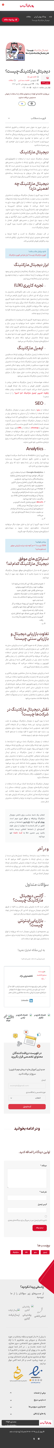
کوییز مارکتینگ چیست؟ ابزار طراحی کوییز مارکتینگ (27, 255)
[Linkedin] (32, 1443)
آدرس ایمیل (42, 1204)
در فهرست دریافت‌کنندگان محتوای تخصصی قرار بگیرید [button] (27, 1055)
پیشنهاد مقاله (9, 19)
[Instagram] (27, 1443)
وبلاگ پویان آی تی (40, 17)
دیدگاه (44, 1165)
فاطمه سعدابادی (23, 80)
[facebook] (36, 1443)
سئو (38, 409)
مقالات (28, 17)
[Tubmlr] (34, 1439)
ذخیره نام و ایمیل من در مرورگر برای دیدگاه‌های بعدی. (27, 1220)
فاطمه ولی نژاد (32, 77)
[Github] (17, 1443)
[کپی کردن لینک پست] (5, 1016)
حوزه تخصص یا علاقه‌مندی (36, 1092)
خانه (50, 17)
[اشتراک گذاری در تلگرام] (41, 1016)
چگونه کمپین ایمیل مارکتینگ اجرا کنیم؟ (31, 393)
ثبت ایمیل (27, 1106)
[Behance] (29, 1439)
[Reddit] (25, 1439)
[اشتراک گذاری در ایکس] (23, 1016)
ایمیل (43, 1080)
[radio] (30, 954)
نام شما (44, 1192)
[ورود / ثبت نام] (10, 5)
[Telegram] (22, 1444)
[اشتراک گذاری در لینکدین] (12, 1016)
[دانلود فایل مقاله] (9, 1016)
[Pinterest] (20, 1439)
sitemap (35, 427)
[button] (9, 118)
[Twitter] (16, 1439)
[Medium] (39, 1439)
